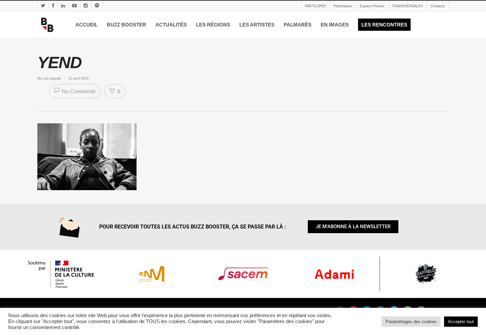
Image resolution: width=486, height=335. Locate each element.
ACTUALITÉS (171, 24)
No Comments (78, 91)
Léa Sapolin (52, 78)
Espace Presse (372, 6)
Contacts (437, 6)
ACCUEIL (86, 24)
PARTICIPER (315, 6)
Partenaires (343, 6)
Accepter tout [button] (461, 321)
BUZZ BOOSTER (126, 24)
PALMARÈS (297, 24)
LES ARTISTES (256, 24)
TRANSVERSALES (407, 6)
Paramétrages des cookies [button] (411, 321)
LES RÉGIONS (213, 24)
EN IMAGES (335, 24)
